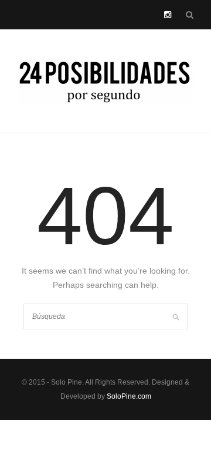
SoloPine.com (129, 396)
